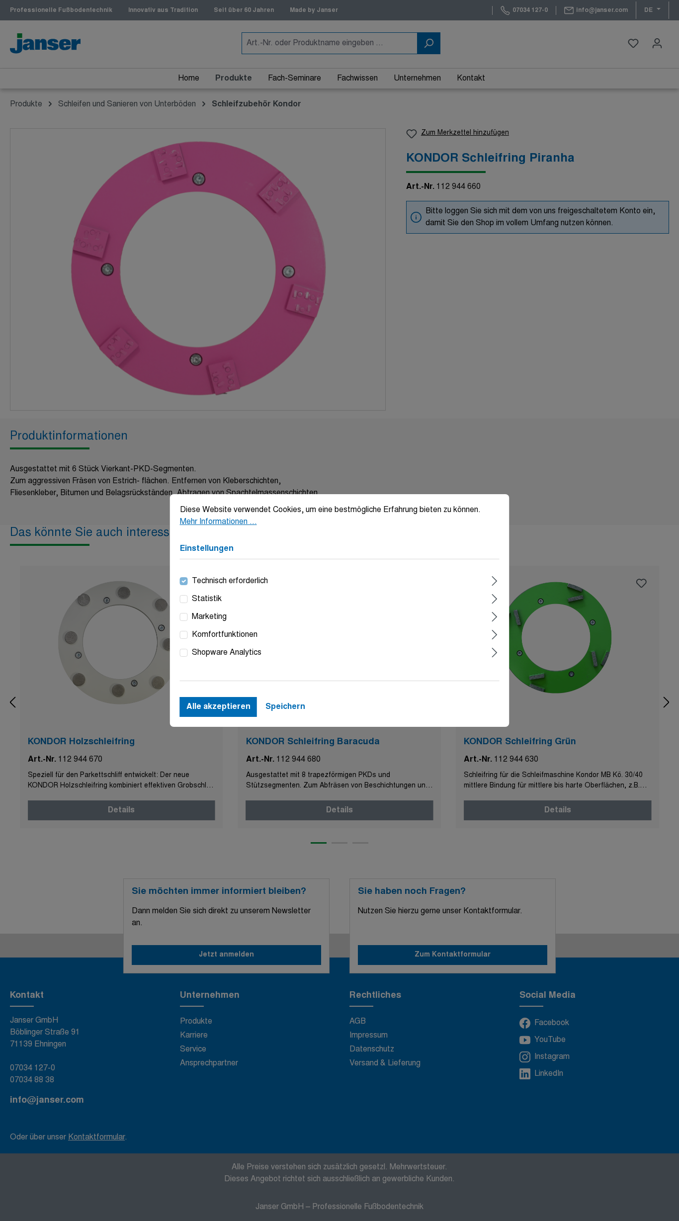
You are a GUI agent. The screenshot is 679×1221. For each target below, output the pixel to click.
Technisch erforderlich (230, 581)
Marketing (209, 617)
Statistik (207, 599)
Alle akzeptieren (218, 707)
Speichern (285, 707)
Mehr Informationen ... (218, 522)
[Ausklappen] (494, 580)
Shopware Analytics (226, 653)
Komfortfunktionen (224, 635)
